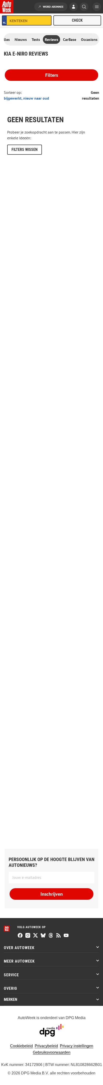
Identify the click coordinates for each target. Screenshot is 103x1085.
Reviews (51, 39)
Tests (36, 39)
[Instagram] (28, 935)
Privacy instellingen (76, 1046)
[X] (35, 935)
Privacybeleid (46, 1046)
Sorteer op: (13, 92)
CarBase (69, 39)
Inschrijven (51, 894)
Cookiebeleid (21, 1046)
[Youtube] (66, 935)
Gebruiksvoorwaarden (51, 1052)
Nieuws (21, 39)
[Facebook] (20, 935)
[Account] (73, 7)
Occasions (89, 39)
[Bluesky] (43, 935)
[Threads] (51, 935)
